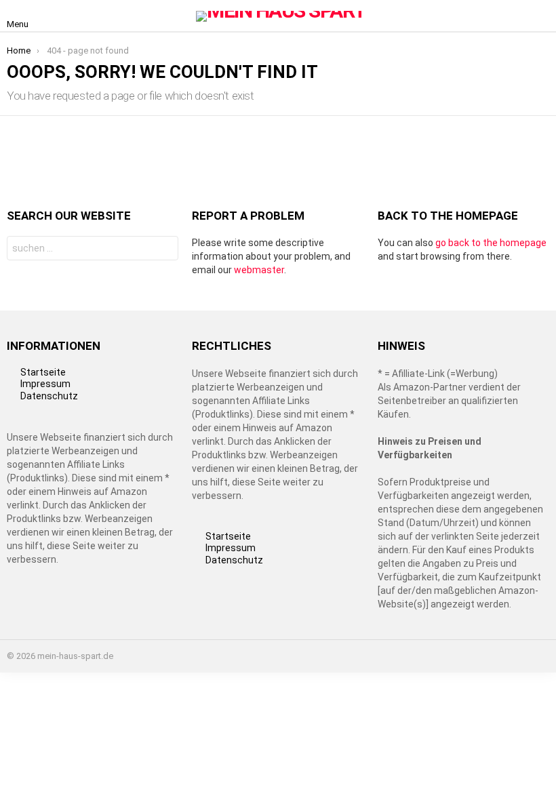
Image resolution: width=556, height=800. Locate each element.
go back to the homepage (491, 242)
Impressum (45, 383)
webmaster (259, 269)
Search (164, 250)
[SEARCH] (541, 16)
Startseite (43, 372)
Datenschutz (49, 396)
